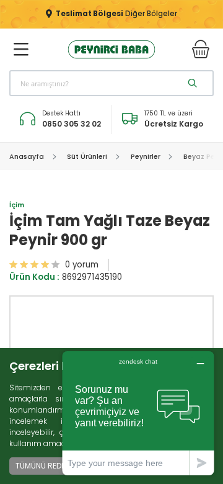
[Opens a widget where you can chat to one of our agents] (138, 413)
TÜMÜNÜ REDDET (44, 465)
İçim (16, 205)
